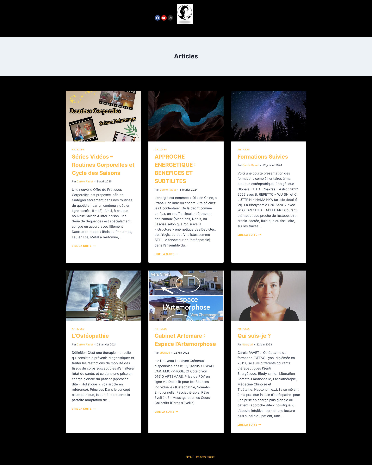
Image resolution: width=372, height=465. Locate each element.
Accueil (164, 30)
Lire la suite (84, 245)
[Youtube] (164, 18)
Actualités (185, 30)
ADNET (190, 456)
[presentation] (103, 116)
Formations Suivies (263, 156)
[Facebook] (157, 18)
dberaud (165, 352)
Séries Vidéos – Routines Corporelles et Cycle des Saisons (103, 164)
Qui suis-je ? (254, 335)
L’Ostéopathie (90, 335)
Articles (78, 149)
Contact (207, 30)
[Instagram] (170, 18)
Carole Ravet (85, 181)
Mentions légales (205, 456)
